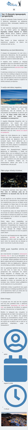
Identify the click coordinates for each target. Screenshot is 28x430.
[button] (14, 9)
